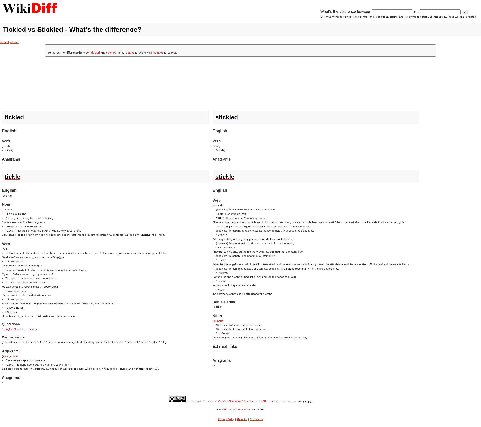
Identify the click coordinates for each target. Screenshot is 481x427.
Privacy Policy (226, 419)
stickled (14, 42)
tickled (4, 42)
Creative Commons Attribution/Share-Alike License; (248, 401)
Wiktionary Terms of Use (236, 409)
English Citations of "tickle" (20, 329)
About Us (242, 419)
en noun (8, 209)
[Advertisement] (240, 83)
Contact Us (256, 419)
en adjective (10, 356)
